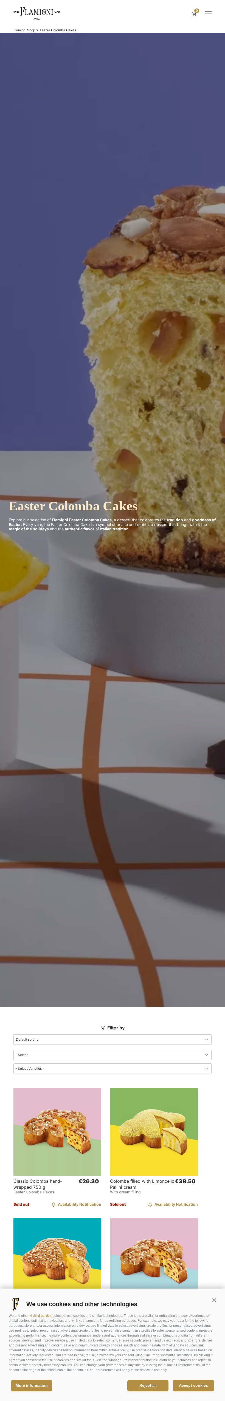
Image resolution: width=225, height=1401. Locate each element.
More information (32, 1385)
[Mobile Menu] (208, 13)
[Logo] (36, 13)
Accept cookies (193, 1385)
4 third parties (41, 1316)
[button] (214, 1300)
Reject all (148, 1385)
